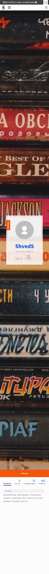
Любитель (19, 258)
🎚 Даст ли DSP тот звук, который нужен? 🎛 (20, 2)
